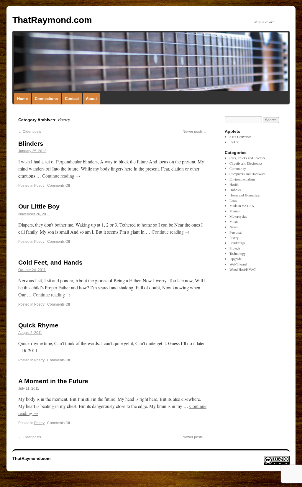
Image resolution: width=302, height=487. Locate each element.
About (91, 98)
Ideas (233, 200)
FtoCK (234, 142)
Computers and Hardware (247, 173)
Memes (234, 211)
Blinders (30, 143)
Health (234, 184)
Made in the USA (241, 205)
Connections (46, 98)
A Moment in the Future (53, 381)
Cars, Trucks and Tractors (247, 157)
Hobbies (235, 189)
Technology (237, 253)
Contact (72, 98)
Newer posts (195, 131)
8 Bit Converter (240, 136)
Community (237, 168)
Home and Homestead (244, 195)
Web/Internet (238, 264)
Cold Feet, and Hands (50, 262)
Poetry (39, 185)
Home (22, 98)
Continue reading (61, 176)
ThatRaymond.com (52, 20)
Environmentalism (242, 179)
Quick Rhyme (38, 325)
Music (233, 221)
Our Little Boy (39, 206)
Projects (235, 248)
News (233, 226)
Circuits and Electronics (245, 163)
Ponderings (237, 242)
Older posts (29, 131)
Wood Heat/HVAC (242, 269)
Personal (235, 232)
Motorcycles (238, 216)
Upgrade (235, 258)
